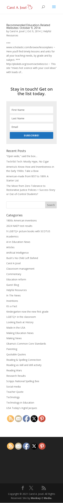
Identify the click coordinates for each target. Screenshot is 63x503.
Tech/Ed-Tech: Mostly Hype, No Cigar (27, 161)
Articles (10, 247)
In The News (13, 295)
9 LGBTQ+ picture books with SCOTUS (28, 231)
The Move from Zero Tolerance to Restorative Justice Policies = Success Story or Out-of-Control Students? (30, 190)
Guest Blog (12, 284)
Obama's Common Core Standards (26, 343)
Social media (13, 386)
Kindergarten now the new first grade (27, 311)
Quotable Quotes (16, 354)
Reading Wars (14, 370)
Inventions (12, 300)
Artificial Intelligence (17, 252)
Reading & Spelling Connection (23, 359)
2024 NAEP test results (19, 225)
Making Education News (20, 333)
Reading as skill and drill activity (23, 365)
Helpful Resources (16, 290)
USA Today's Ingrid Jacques (21, 408)
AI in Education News (18, 241)
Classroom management (20, 268)
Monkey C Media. (41, 498)
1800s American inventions (21, 220)
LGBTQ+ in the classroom (21, 316)
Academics (12, 236)
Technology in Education (20, 402)
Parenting (11, 349)
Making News (14, 338)
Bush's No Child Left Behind (22, 258)
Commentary (13, 274)
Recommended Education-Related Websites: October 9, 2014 (28, 26)
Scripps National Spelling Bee (22, 381)
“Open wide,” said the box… (21, 156)
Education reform (16, 279)
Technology (13, 397)
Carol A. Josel (17, 31)
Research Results (16, 375)
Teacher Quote (14, 391)
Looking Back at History (19, 322)
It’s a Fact (11, 306)
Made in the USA (15, 327)
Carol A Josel (13, 263)
